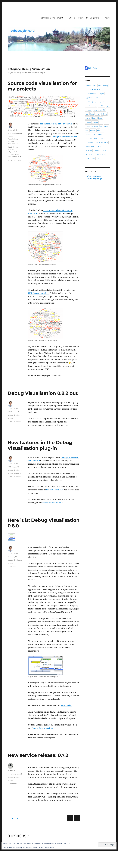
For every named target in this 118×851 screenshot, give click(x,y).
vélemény (101, 154)
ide (87, 114)
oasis (106, 126)
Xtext (87, 158)
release (10, 418)
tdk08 (99, 146)
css (99, 86)
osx (87, 130)
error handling (91, 106)
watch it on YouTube (52, 503)
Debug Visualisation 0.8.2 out (43, 393)
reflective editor (91, 138)
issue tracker (66, 705)
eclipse (10, 152)
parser (92, 130)
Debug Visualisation (15, 415)
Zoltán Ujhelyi (13, 130)
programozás (90, 134)
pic (98, 130)
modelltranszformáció (94, 126)
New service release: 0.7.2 (38, 755)
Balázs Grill (12, 771)
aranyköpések (91, 86)
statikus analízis (102, 142)
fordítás (101, 106)
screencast (18, 473)
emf (96, 98)
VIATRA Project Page (94, 179)
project (100, 134)
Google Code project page (43, 728)
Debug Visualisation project (64, 137)
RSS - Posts (92, 68)
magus (88, 122)
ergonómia (103, 102)
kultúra (104, 114)
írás (98, 158)
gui (108, 106)
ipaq (92, 114)
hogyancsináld (99, 110)
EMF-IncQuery (91, 102)
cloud (10, 147)
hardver (88, 110)
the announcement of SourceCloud (56, 124)
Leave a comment (14, 160)
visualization (12, 157)
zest (19, 157)
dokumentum (91, 94)
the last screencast (54, 490)
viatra (17, 154)
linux (100, 118)
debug (105, 86)
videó (105, 150)
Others (72, 18)
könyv (88, 118)
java (97, 114)
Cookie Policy (49, 847)
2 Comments (12, 784)
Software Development (52, 18)
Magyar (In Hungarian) (88, 18)
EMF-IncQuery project (38, 293)
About (107, 18)
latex (94, 118)
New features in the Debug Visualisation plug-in (40, 445)
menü (95, 122)
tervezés (89, 150)
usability (97, 150)
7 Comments (12, 566)
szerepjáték (90, 146)
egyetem (89, 98)
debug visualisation (93, 90)
